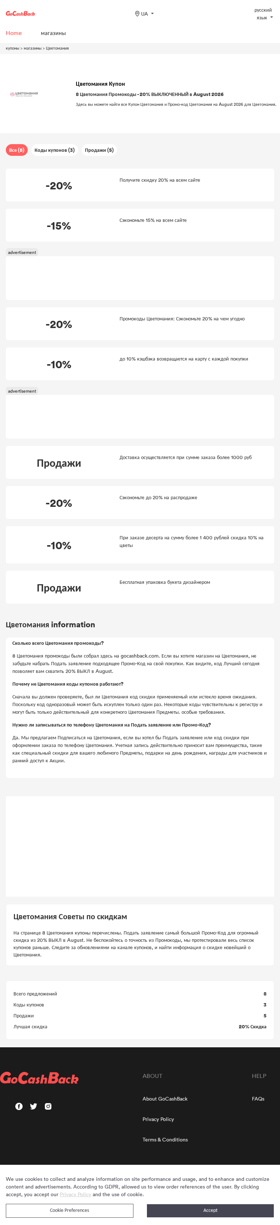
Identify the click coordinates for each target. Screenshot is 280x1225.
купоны (12, 48)
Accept (210, 1210)
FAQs (258, 1098)
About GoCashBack (165, 1098)
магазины (33, 48)
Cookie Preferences (69, 1210)
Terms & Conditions (165, 1139)
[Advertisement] (140, 846)
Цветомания (57, 48)
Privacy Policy (158, 1119)
